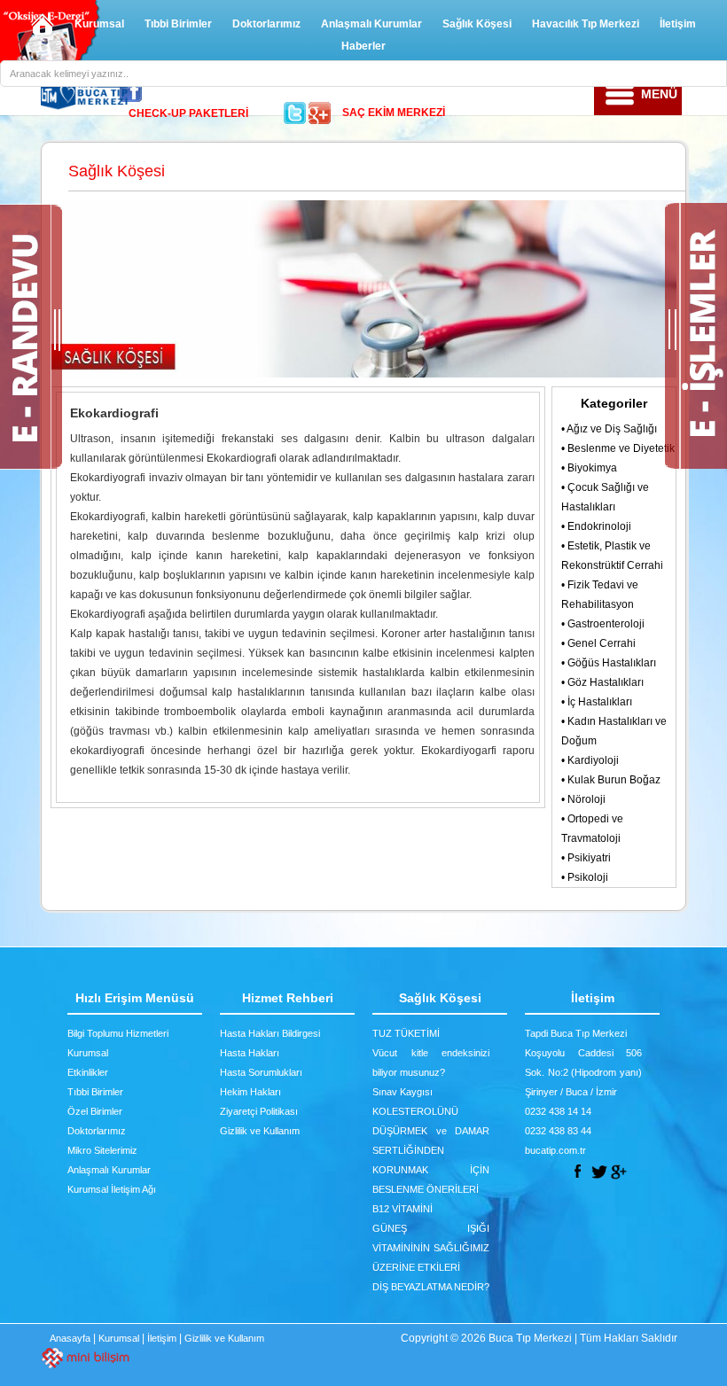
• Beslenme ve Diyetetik (618, 448)
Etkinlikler (87, 1072)
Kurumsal (99, 24)
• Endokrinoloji (596, 526)
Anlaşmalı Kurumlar (371, 24)
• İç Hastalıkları (596, 702)
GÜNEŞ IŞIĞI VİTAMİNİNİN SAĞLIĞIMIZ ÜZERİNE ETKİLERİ (430, 1248)
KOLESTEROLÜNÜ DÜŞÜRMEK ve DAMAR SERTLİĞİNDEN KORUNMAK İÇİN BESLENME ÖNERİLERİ (430, 1150)
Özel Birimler (94, 1111)
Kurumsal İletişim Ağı (111, 1189)
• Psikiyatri (586, 858)
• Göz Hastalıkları (602, 682)
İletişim (678, 24)
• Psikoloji (584, 877)
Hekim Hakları (250, 1091)
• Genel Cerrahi (598, 643)
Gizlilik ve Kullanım (260, 1130)
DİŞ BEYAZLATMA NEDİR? (430, 1286)
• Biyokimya (589, 468)
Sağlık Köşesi (477, 24)
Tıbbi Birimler (178, 24)
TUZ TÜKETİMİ (406, 1033)
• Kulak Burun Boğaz (611, 780)
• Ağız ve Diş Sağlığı (609, 429)
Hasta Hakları (249, 1052)
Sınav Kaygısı (402, 1091)
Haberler (363, 46)
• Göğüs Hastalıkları (608, 663)
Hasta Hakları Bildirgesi (270, 1033)
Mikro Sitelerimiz (102, 1150)
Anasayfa (70, 1338)
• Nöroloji (583, 799)
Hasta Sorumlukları (261, 1072)
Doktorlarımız (266, 24)
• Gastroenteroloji (603, 624)
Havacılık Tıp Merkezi (585, 24)
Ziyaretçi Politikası (259, 1111)
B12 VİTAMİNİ (402, 1208)
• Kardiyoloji (590, 760)
